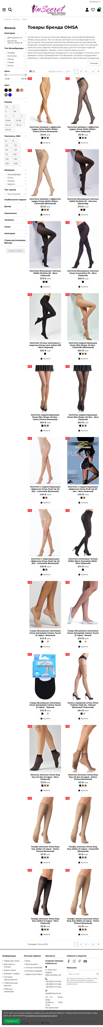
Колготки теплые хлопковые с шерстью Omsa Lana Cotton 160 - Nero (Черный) (45, 345)
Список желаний (33, 967)
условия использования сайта (41, 1015)
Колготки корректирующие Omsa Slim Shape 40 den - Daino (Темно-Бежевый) (45, 417)
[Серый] (6, 95)
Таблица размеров (9, 990)
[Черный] (42, 642)
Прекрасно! (12, 1021)
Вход (27, 961)
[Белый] (45, 642)
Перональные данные (11, 984)
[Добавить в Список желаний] (60, 81)
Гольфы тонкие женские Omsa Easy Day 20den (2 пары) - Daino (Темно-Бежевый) (83, 921)
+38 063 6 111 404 (53, 987)
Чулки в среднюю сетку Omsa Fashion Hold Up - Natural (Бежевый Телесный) (83, 705)
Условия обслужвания (10, 978)
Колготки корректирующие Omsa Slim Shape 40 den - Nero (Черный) (83, 417)
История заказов (33, 971)
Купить (46, 142)
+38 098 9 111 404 (53, 984)
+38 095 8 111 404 (53, 981)
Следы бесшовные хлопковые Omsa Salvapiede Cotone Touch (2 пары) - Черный (45, 705)
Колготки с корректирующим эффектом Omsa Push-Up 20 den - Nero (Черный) (83, 489)
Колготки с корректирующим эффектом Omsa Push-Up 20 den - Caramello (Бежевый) (45, 489)
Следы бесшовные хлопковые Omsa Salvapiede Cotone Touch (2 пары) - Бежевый (45, 633)
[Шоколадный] (10, 90)
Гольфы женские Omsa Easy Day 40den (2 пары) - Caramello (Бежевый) (83, 848)
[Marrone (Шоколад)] (81, 210)
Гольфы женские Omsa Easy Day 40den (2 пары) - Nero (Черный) (45, 921)
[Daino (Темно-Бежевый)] (48, 138)
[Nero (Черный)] (42, 138)
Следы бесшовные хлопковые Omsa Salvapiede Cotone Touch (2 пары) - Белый (83, 633)
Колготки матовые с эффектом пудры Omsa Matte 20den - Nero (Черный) (83, 129)
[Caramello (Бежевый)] (45, 138)
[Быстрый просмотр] (60, 86)
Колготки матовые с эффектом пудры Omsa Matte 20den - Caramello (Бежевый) (45, 201)
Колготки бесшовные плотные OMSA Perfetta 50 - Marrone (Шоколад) (83, 201)
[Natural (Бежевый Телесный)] (84, 714)
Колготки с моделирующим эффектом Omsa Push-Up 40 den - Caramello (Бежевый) (45, 561)
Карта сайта (10, 970)
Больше (94, 63)
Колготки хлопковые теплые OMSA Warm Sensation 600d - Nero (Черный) (83, 561)
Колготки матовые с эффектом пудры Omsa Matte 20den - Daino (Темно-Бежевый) (45, 129)
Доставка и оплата (9, 965)
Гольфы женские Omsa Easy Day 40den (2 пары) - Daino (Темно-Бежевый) (45, 848)
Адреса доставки (33, 974)
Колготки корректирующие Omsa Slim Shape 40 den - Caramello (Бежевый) (83, 345)
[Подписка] (97, 974)
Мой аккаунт (31, 964)
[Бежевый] (48, 642)
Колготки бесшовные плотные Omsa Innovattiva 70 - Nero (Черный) (83, 273)
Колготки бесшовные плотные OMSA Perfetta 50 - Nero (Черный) (45, 273)
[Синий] (10, 95)
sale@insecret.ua (53, 993)
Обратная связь (11, 961)
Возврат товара (11, 973)
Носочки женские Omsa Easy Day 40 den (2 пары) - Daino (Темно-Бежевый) (83, 777)
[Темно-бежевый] (17, 90)
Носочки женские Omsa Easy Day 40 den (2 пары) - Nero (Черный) (45, 777)
